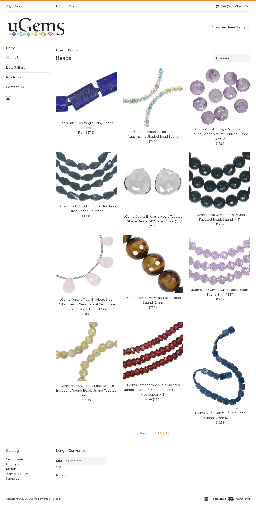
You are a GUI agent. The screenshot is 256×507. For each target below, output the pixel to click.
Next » (164, 433)
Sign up (74, 6)
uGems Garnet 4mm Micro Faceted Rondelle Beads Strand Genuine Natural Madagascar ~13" (153, 389)
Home (11, 48)
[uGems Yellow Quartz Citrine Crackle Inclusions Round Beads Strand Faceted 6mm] (86, 351)
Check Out (242, 6)
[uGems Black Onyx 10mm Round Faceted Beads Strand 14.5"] (219, 181)
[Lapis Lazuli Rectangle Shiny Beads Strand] (86, 93)
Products (28, 77)
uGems (33, 498)
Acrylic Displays (17, 474)
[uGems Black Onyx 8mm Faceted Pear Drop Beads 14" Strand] (86, 177)
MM (59, 461)
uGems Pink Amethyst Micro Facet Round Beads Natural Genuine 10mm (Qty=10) (219, 134)
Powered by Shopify (49, 498)
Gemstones (14, 459)
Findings (12, 464)
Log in (60, 6)
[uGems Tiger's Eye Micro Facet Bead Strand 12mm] (153, 264)
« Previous (144, 433)
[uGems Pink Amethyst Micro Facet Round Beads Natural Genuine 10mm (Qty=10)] (219, 96)
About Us (13, 58)
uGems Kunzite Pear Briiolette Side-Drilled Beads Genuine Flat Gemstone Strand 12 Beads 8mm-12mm (86, 304)
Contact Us (15, 87)
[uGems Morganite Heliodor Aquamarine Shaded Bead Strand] (153, 97)
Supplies (12, 478)
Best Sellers (15, 67)
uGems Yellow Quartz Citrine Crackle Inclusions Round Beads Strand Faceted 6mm (86, 390)
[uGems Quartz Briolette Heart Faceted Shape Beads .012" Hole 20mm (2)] (153, 182)
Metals (11, 469)
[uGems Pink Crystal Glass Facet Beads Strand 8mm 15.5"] (219, 260)
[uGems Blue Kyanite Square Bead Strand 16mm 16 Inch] (219, 365)
